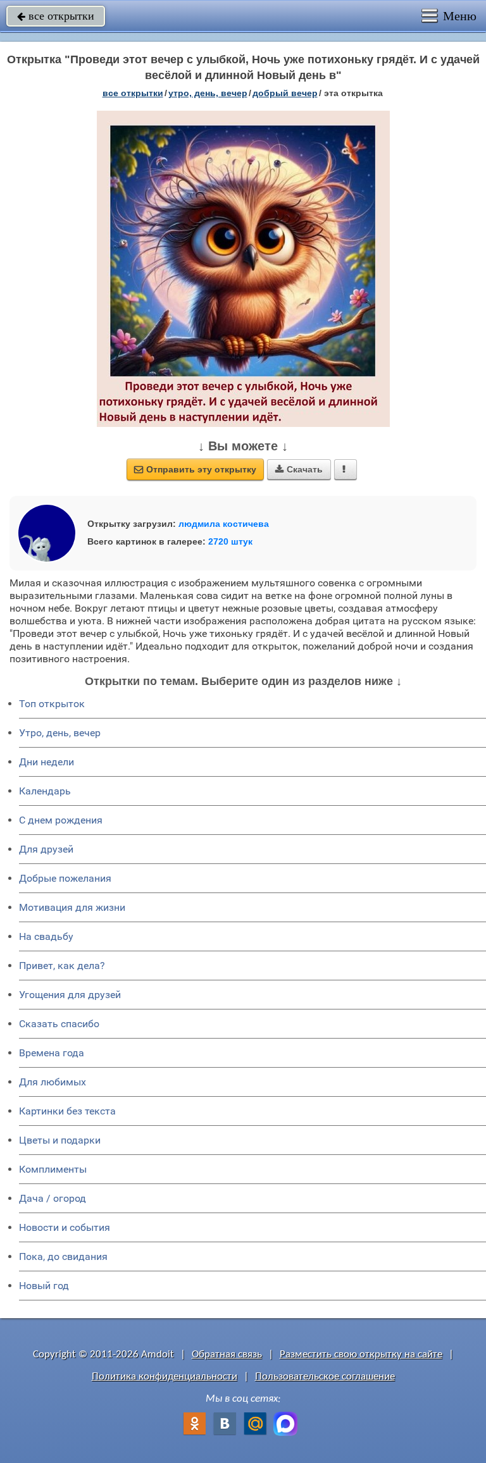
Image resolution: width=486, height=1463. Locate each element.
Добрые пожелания (65, 878)
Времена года (51, 1053)
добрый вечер (285, 93)
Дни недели (46, 762)
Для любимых (52, 1082)
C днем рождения (61, 820)
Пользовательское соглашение (325, 1376)
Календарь (45, 791)
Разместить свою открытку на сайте (361, 1354)
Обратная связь (227, 1354)
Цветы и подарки (60, 1140)
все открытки (55, 15)
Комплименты (53, 1169)
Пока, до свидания (63, 1256)
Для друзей (46, 849)
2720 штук (230, 541)
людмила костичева (223, 524)
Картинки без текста (67, 1111)
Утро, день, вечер (60, 733)
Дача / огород (52, 1198)
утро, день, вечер (207, 93)
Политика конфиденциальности (164, 1376)
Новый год (44, 1286)
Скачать (299, 469)
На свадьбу (46, 936)
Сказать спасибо (59, 1024)
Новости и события (64, 1227)
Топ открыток (52, 704)
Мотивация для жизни (72, 907)
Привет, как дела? (62, 966)
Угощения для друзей (70, 995)
